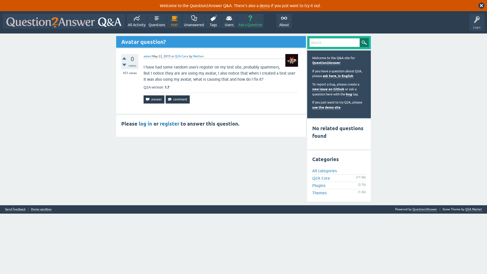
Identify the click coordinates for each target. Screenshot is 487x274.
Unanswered (194, 25)
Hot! (174, 25)
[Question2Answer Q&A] (64, 21)
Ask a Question (250, 25)
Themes (319, 193)
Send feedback (15, 209)
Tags (213, 25)
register (169, 124)
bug (349, 94)
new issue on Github (328, 89)
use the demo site (326, 107)
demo (264, 5)
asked (147, 56)
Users (229, 25)
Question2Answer (326, 63)
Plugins (318, 185)
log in (145, 124)
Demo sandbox (41, 209)
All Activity (137, 25)
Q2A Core (181, 56)
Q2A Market (473, 209)
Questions (157, 25)
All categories (324, 170)
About (284, 25)
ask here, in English (338, 76)
